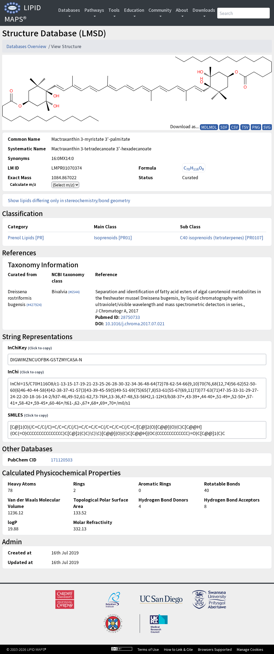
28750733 (130, 317)
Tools (114, 10)
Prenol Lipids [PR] (26, 237)
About (182, 10)
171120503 (62, 459)
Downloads (203, 10)
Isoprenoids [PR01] (113, 237)
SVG (267, 127)
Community (160, 10)
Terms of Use (148, 649)
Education (134, 10)
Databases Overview (26, 46)
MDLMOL (209, 127)
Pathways (94, 10)
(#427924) (34, 304)
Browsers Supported (215, 649)
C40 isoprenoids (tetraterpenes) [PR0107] (221, 237)
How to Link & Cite (178, 649)
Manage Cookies (250, 649)
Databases (69, 10)
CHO (194, 168)
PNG (256, 127)
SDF (223, 127)
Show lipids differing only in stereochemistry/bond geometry (69, 200)
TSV (245, 127)
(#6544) (74, 291)
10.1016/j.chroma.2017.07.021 (135, 323)
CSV (234, 127)
